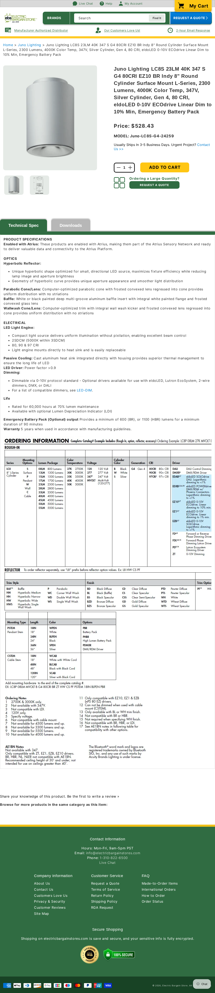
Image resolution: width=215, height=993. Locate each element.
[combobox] (119, 18)
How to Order (153, 895)
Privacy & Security (49, 901)
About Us (42, 883)
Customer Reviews (50, 907)
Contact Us (43, 889)
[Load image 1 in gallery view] (14, 185)
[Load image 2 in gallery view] (39, 185)
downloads (71, 225)
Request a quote (154, 185)
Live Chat (107, 862)
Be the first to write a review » (93, 796)
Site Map (41, 913)
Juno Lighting (30, 45)
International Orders (159, 889)
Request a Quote (105, 883)
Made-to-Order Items (160, 883)
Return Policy (102, 895)
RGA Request (102, 907)
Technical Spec (23, 225)
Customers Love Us (50, 895)
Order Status (152, 901)
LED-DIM (84, 390)
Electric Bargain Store (174, 985)
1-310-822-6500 (114, 858)
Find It (157, 18)
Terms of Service (105, 889)
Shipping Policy (104, 901)
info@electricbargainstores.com (113, 853)
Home (8, 45)
